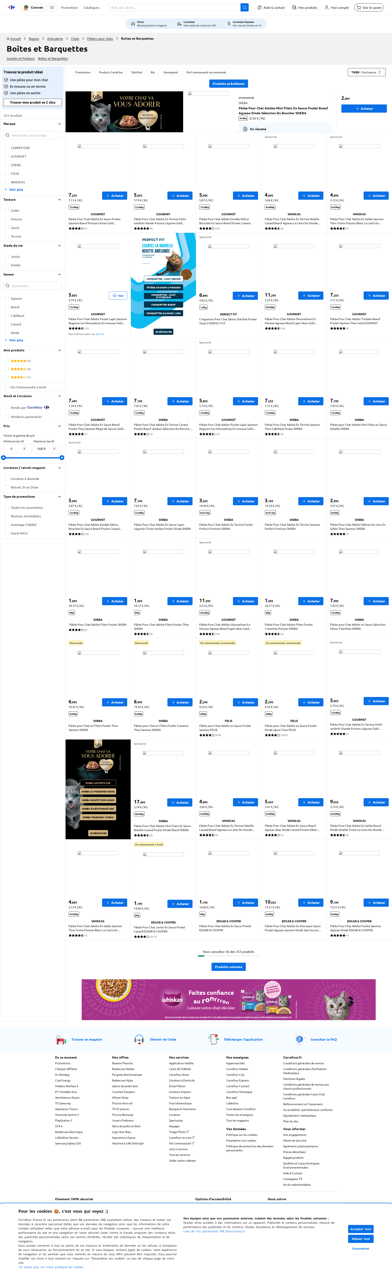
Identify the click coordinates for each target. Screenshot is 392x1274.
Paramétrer (361, 1248)
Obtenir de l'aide (163, 1039)
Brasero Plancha (122, 1063)
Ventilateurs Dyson (67, 1097)
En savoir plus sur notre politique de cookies (51, 1267)
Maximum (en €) (43, 441)
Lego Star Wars (121, 1132)
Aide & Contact (293, 1173)
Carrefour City (235, 1074)
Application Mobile (181, 1063)
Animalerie (55, 38)
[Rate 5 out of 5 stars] (24, 360)
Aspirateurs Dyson (123, 1137)
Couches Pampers (123, 1092)
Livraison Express (180, 1092)
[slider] (3, 457)
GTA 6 (58, 1126)
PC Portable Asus (66, 1092)
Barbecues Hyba (122, 1080)
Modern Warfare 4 (66, 1086)
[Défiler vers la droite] (382, 112)
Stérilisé (136, 72)
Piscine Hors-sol (122, 1103)
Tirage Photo (177, 1132)
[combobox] (178, 7)
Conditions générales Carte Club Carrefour (304, 1096)
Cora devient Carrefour (241, 1109)
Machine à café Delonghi (128, 1143)
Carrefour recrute (180, 1137)
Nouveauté (171, 72)
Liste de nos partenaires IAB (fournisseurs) (214, 1231)
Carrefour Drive (179, 1074)
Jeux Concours (178, 1149)
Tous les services (179, 1154)
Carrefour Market (237, 1069)
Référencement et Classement (303, 1104)
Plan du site (290, 1121)
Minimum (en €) (13, 441)
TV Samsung (63, 1103)
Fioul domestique (180, 1103)
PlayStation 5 (63, 1120)
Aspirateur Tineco (66, 1109)
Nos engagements (294, 1134)
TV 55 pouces (120, 1109)
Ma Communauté (180, 1143)
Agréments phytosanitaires (300, 1146)
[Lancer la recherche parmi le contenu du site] (244, 7)
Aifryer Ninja (120, 1097)
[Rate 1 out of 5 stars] (12, 360)
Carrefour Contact (237, 1086)
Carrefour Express (237, 1080)
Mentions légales (294, 1078)
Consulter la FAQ (324, 1039)
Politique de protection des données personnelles (249, 1148)
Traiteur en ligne (179, 1097)
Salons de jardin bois (125, 1086)
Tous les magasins (237, 1120)
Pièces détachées (294, 1152)
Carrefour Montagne (239, 1092)
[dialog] (196, 1238)
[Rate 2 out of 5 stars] (15, 360)
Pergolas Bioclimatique (127, 1074)
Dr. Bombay (62, 1074)
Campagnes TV (292, 1179)
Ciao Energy (62, 1080)
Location (174, 1114)
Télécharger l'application (243, 1039)
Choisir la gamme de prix (19, 435)
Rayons (34, 38)
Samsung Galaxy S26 (68, 1143)
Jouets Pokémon (123, 1120)
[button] (52, 7)
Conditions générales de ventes (303, 1063)
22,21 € (100, 334)
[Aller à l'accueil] (11, 7)
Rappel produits (293, 1157)
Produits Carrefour (111, 72)
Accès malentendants (297, 1184)
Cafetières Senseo (66, 1137)
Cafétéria (232, 1103)
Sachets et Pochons (21, 58)
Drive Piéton (177, 1086)
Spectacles (176, 1120)
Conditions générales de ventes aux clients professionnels (306, 1086)
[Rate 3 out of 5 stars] (18, 360)
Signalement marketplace (299, 1115)
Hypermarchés (235, 1063)
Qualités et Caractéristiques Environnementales (301, 1165)
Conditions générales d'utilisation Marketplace (305, 1071)
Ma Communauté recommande (206, 72)
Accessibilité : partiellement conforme (308, 1110)
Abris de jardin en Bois (126, 1126)
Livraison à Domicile (182, 1080)
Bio (153, 72)
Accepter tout (361, 1229)
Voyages (174, 1126)
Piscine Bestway (122, 1114)
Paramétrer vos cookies (241, 1140)
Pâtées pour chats (100, 38)
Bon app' (231, 1097)
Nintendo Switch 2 (67, 1114)
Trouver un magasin (86, 1039)
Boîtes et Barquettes (53, 58)
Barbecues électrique (69, 1132)
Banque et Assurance (182, 1109)
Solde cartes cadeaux (182, 1160)
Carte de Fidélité (180, 1069)
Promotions (82, 72)
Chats (75, 38)
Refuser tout (361, 1239)
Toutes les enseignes (239, 1114)
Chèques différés (66, 1069)
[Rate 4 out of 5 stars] (21, 360)
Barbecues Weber (123, 1069)
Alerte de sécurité (294, 1140)
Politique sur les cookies (241, 1134)
